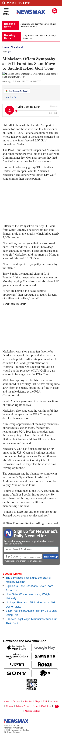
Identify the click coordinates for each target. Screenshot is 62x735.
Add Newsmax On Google (18, 91)
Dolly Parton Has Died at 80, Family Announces (39, 36)
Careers (9, 706)
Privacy (7, 561)
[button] (54, 11)
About (7, 701)
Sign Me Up (51, 556)
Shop (37, 701)
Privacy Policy (22, 706)
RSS (45, 701)
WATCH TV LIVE (18, 2)
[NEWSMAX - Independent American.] (31, 12)
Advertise (27, 701)
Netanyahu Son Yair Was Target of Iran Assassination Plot (38, 25)
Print (7, 97)
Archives (54, 701)
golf (9, 52)
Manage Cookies (32, 710)
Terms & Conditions (42, 706)
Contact (16, 701)
